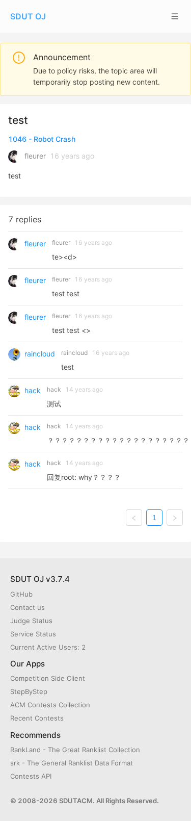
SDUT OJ (28, 16)
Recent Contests (37, 718)
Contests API (30, 776)
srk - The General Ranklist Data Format (71, 763)
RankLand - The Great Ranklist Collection (75, 750)
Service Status (33, 634)
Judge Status (31, 621)
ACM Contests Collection (50, 705)
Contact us (27, 607)
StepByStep (28, 691)
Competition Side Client (47, 678)
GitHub (21, 594)
